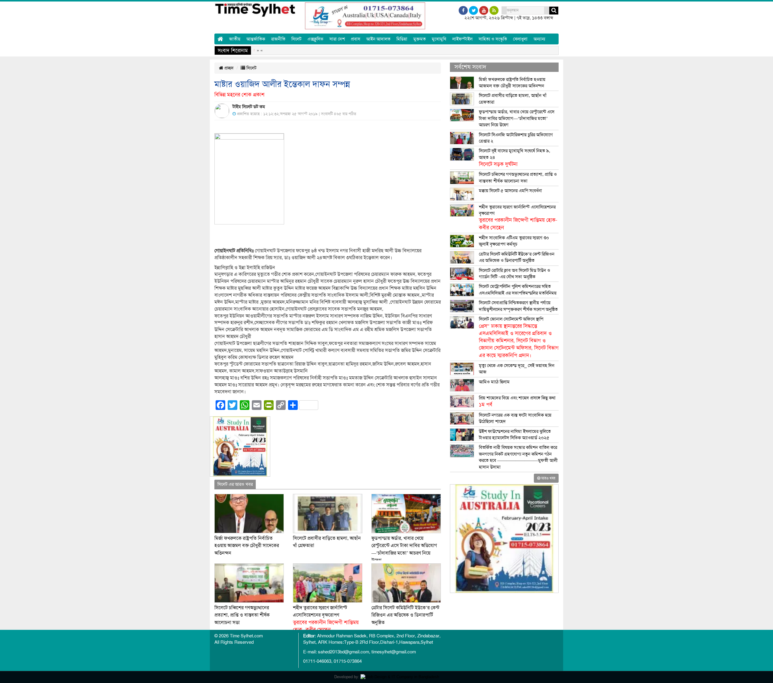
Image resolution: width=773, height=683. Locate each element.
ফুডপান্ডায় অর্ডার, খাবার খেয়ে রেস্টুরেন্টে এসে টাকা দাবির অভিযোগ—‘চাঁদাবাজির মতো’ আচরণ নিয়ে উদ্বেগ (516, 118)
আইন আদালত (378, 39)
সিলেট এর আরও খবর (235, 484)
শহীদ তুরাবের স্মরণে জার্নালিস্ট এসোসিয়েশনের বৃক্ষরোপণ (518, 217)
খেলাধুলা (520, 39)
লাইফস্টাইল (462, 39)
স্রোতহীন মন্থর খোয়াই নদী (416, 50)
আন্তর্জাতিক (255, 39)
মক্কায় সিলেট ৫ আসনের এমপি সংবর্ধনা (510, 190)
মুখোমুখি (439, 39)
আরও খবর (547, 478)
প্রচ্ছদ (228, 68)
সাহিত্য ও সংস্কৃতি (493, 39)
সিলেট (296, 39)
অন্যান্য (539, 39)
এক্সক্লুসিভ (315, 39)
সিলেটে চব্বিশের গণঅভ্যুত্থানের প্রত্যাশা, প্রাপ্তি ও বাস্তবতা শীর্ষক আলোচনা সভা (242, 615)
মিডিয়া (401, 39)
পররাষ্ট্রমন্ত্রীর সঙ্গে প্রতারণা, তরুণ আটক (481, 50)
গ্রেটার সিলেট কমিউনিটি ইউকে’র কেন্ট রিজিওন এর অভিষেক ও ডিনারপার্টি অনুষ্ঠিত (405, 615)
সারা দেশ (337, 39)
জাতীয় (234, 39)
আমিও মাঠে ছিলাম (494, 382)
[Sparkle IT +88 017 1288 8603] (400, 677)
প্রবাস (355, 39)
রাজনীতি (278, 39)
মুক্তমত (419, 39)
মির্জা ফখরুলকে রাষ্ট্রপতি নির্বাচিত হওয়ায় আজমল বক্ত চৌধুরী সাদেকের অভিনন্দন (246, 545)
